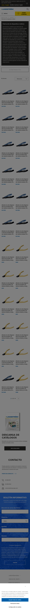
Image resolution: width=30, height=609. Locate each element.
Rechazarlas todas (14, 603)
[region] (15, 596)
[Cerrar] (25, 586)
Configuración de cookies (15, 607)
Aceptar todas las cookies (15, 600)
